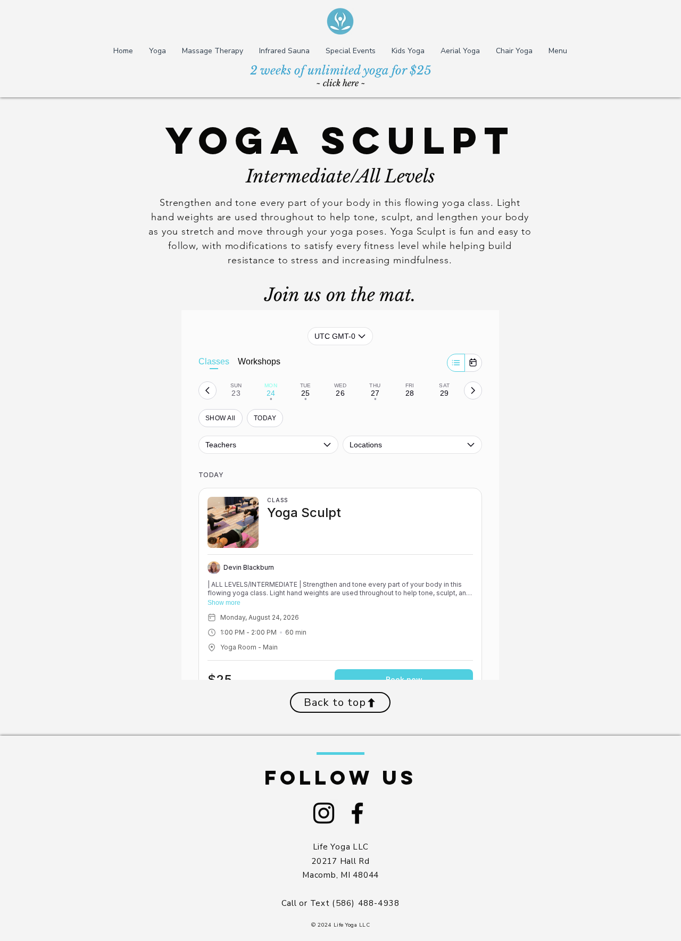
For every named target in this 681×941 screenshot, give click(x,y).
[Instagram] (324, 813)
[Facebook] (357, 813)
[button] (157, 50)
